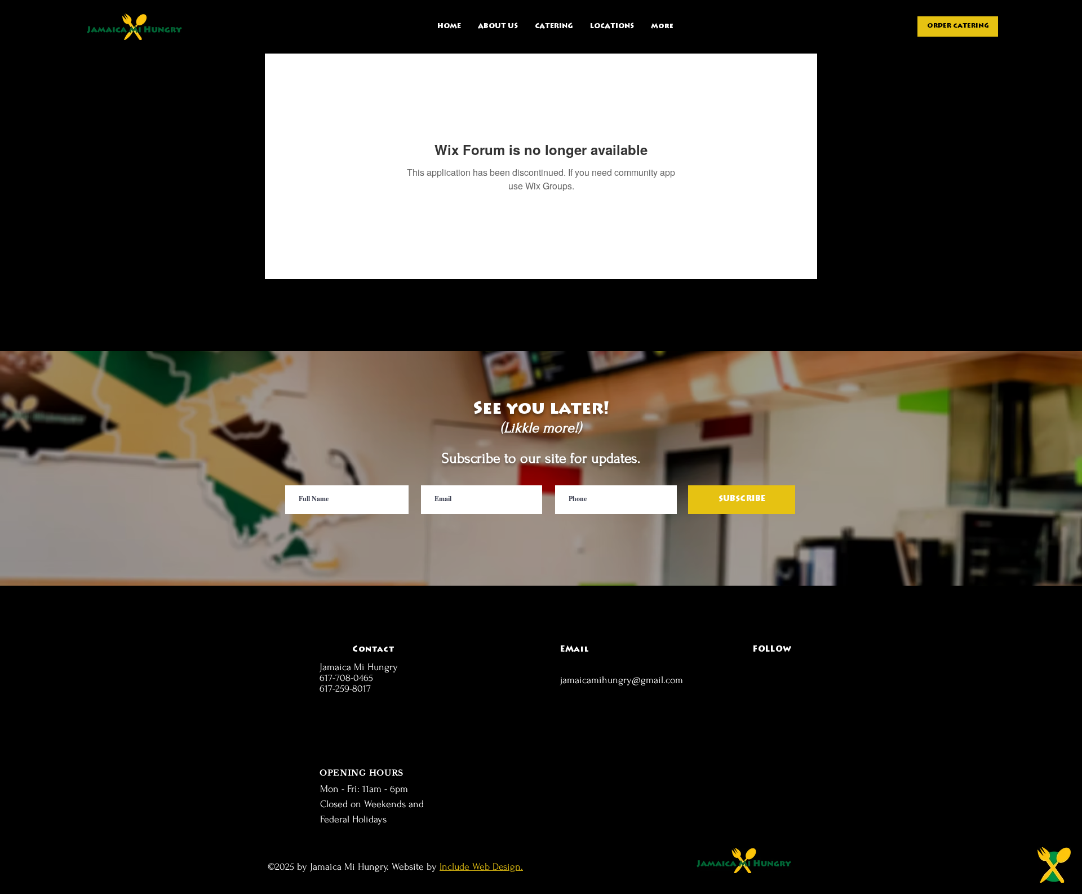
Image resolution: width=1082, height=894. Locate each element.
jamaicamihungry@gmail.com (621, 680)
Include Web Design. (481, 866)
